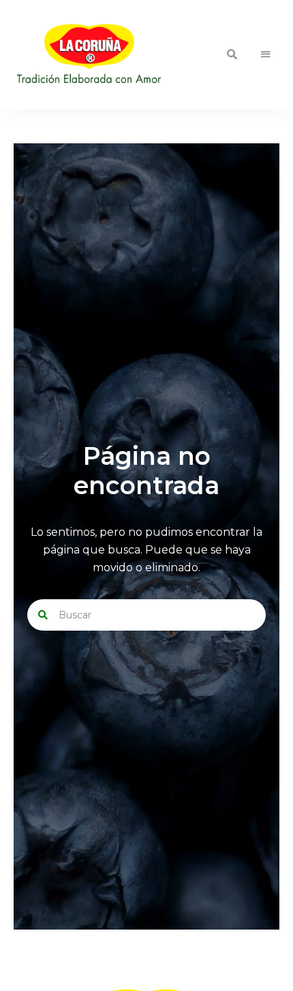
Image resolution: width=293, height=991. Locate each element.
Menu (265, 54)
